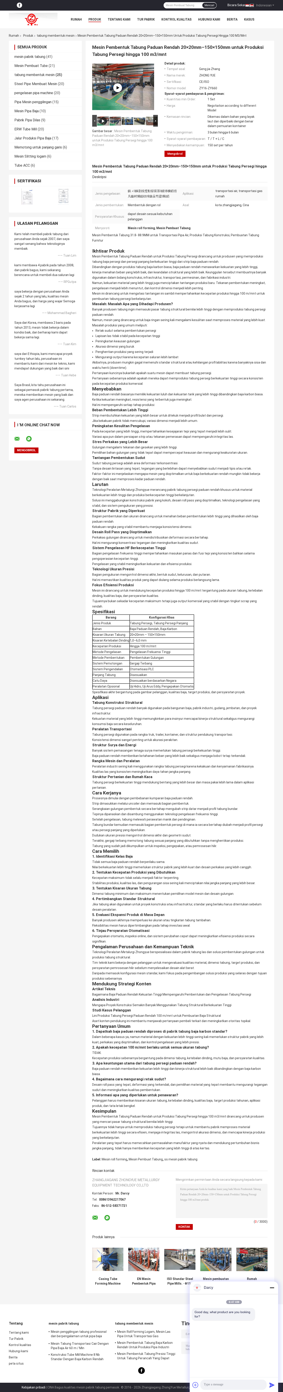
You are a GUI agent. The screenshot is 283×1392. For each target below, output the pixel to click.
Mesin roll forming (114, 1159)
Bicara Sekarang (239, 5)
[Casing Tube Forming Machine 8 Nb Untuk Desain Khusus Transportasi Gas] (107, 1259)
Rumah (76, 19)
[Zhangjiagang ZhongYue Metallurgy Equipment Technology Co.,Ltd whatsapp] (31, 439)
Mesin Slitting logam (30, 156)
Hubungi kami (209, 19)
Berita (232, 19)
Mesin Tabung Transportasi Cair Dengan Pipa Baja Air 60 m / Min (80, 1346)
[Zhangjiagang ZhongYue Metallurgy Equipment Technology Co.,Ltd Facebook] (19, 5)
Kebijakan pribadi (33, 1387)
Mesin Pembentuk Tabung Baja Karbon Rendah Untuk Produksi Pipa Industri (145, 1345)
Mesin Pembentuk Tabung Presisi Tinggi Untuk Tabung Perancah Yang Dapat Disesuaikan (146, 1356)
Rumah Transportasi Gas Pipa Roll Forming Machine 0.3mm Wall (252, 1281)
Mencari (209, 5)
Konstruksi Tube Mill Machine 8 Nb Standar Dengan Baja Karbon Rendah (77, 1357)
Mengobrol (175, 153)
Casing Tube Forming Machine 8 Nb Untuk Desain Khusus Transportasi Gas (107, 1281)
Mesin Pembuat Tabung (146, 1159)
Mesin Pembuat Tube (31, 66)
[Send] (271, 1385)
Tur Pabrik (146, 19)
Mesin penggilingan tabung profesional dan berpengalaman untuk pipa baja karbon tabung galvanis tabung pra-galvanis (79, 1334)
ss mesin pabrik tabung (180, 1159)
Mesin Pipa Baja (26, 111)
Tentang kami (119, 19)
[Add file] (195, 1385)
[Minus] (272, 1287)
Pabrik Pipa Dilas (27, 120)
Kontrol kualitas (176, 19)
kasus (249, 19)
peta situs (16, 1363)
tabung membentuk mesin (56, 35)
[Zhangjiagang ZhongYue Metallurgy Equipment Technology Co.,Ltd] (33, 19)
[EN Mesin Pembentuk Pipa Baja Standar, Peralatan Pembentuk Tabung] (143, 1259)
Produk (94, 19)
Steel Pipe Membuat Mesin (35, 84)
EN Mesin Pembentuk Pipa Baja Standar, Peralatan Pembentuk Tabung (144, 1281)
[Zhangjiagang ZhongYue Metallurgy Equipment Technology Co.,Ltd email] (19, 439)
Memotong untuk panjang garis (38, 147)
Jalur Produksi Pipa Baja (32, 138)
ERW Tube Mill (25, 129)
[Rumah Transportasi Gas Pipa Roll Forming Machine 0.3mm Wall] (252, 1259)
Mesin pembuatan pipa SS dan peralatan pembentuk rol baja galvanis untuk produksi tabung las (216, 1281)
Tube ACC (22, 165)
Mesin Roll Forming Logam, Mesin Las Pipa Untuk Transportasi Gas (144, 1334)
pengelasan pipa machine (33, 93)
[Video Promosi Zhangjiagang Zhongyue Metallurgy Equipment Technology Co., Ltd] (117, 87)
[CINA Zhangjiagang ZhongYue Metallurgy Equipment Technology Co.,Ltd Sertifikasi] (27, 197)
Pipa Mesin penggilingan (33, 102)
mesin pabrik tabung (29, 57)
